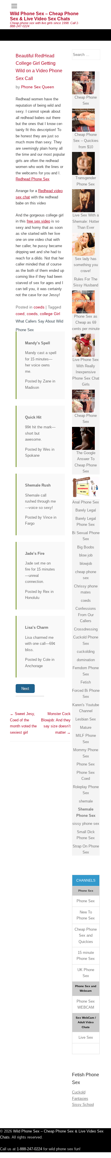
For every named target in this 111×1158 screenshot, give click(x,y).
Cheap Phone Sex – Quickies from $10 (85, 140)
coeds (39, 307)
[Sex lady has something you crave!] (83, 244)
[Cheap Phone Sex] (83, 82)
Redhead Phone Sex (33, 179)
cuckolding (85, 651)
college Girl (50, 313)
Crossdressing (86, 629)
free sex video (38, 221)
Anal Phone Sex (85, 502)
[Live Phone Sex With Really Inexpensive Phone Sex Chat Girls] (83, 345)
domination (86, 660)
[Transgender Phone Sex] (83, 163)
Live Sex (86, 1037)
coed (20, 313)
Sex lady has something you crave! (86, 265)
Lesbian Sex (85, 719)
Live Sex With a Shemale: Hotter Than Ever (85, 221)
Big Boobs (85, 547)
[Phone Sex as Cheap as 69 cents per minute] (83, 301)
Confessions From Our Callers (85, 614)
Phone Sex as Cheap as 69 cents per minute (86, 322)
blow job (85, 555)
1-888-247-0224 (29, 1149)
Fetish (86, 682)
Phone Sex (86, 764)
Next (25, 688)
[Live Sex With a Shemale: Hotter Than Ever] (83, 200)
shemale (86, 801)
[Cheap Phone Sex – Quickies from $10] (83, 120)
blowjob (86, 563)
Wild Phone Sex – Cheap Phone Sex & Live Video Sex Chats (44, 16)
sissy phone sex (85, 823)
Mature (85, 727)
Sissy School (83, 1104)
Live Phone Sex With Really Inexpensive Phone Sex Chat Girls (85, 372)
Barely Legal (85, 510)
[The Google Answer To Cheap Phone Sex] (83, 438)
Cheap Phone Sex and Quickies (86, 935)
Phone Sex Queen (37, 87)
